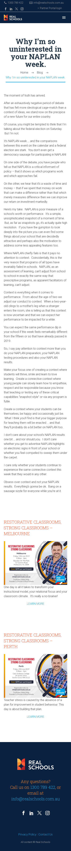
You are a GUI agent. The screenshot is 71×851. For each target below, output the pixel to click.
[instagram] (47, 813)
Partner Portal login (51, 8)
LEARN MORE (35, 603)
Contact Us (45, 834)
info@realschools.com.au (48, 2)
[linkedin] (31, 813)
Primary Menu (64, 17)
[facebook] (23, 813)
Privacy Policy (27, 834)
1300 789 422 (15, 2)
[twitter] (39, 813)
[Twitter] (16, 8)
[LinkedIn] (11, 8)
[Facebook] (5, 8)
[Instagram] (22, 8)
